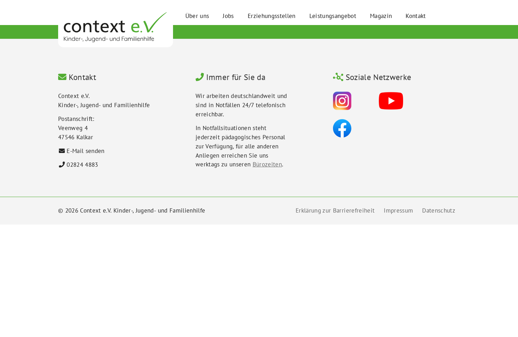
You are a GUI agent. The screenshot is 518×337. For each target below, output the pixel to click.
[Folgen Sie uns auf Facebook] (342, 128)
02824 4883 (82, 164)
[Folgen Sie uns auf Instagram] (342, 100)
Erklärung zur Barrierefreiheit (335, 210)
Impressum (398, 210)
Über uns (197, 16)
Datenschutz (438, 210)
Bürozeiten (267, 164)
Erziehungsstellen (272, 16)
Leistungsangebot (332, 16)
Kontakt (416, 16)
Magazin (381, 16)
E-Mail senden (85, 151)
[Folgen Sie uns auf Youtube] (391, 100)
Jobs (228, 16)
